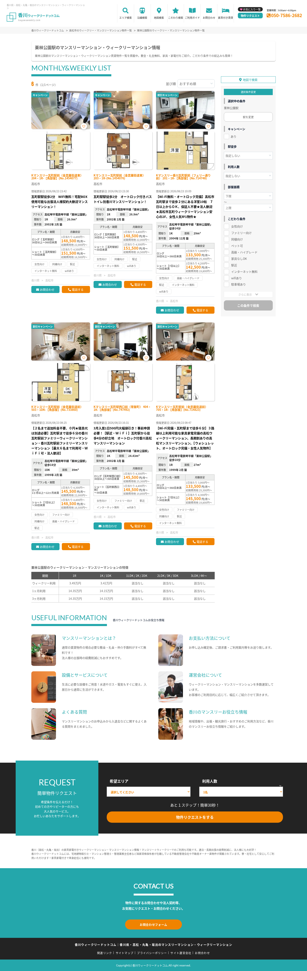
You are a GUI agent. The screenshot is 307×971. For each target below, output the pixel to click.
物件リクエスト (250, 16)
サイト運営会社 (180, 952)
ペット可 (237, 246)
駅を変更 (248, 117)
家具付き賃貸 (225, 17)
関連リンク (104, 952)
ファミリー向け (241, 233)
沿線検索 (142, 17)
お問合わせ (209, 17)
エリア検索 (125, 17)
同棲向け (237, 239)
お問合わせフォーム (153, 924)
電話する (78, 289)
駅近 (234, 265)
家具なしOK (239, 259)
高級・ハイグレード (244, 252)
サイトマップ (125, 952)
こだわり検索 (175, 17)
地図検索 (159, 17)
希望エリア (119, 781)
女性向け (237, 226)
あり (233, 136)
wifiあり (236, 278)
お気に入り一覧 (252, 9)
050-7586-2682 (286, 15)
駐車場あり (238, 284)
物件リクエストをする (195, 817)
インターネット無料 (244, 271)
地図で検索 (250, 80)
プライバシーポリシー (152, 952)
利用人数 (209, 781)
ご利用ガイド (192, 17)
